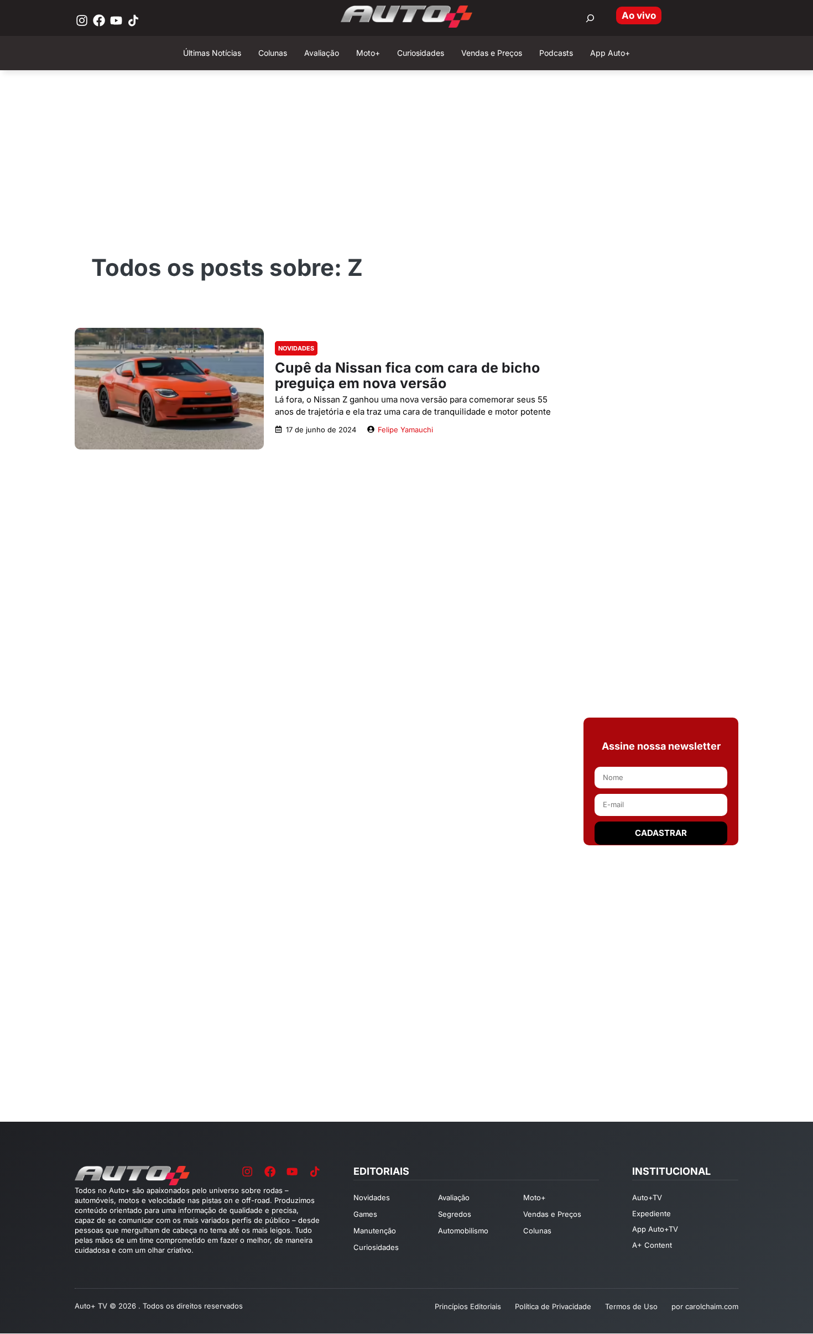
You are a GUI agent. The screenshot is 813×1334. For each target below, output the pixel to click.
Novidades (296, 348)
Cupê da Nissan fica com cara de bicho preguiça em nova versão (407, 375)
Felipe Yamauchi (405, 429)
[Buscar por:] (590, 18)
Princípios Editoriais (468, 1306)
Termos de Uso (631, 1306)
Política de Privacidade (553, 1306)
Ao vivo (639, 15)
